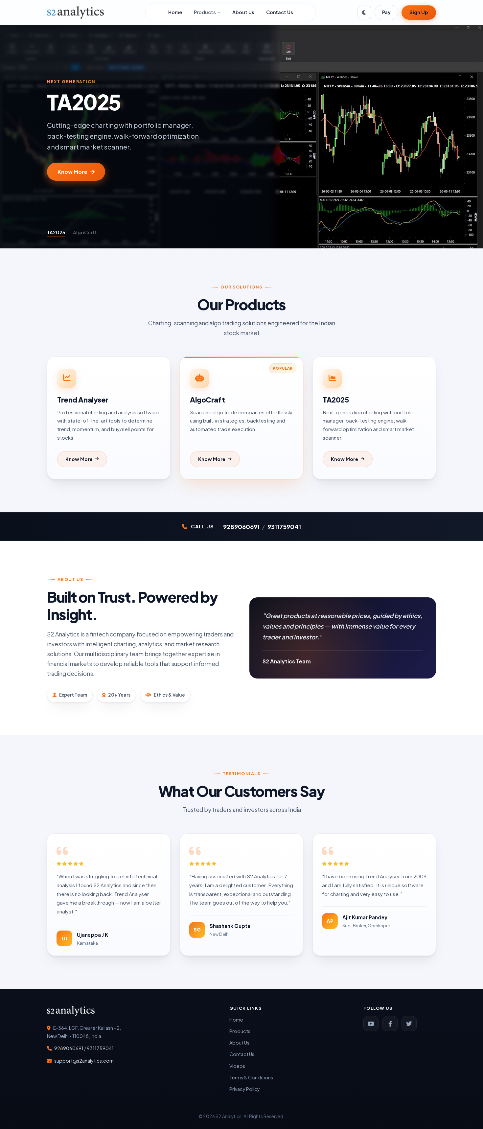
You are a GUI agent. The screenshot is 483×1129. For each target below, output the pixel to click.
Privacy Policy (244, 1089)
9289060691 (241, 526)
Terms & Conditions (251, 1077)
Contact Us (279, 12)
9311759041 (284, 526)
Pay (386, 12)
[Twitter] (409, 1023)
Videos (237, 1066)
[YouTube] (371, 1023)
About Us (243, 12)
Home (175, 12)
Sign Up (418, 12)
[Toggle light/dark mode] (364, 12)
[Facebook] (390, 1023)
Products (205, 12)
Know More (72, 173)
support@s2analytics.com (84, 1061)
